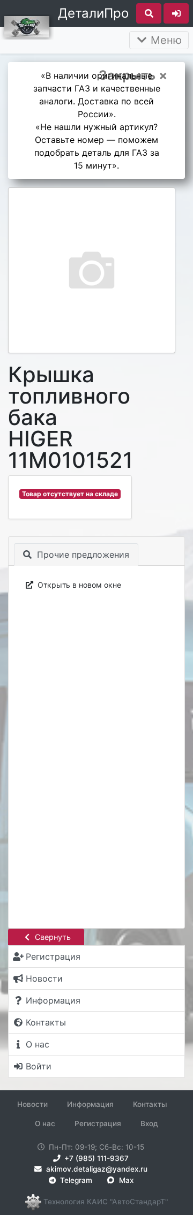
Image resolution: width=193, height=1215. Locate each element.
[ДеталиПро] (26, 25)
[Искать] (148, 13)
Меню (164, 40)
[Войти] (176, 13)
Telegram (75, 1180)
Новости (32, 1104)
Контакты (150, 1104)
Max (125, 1180)
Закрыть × (133, 75)
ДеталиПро (93, 13)
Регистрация (98, 1123)
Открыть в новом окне (78, 584)
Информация (90, 1104)
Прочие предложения (81, 554)
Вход (149, 1123)
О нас (45, 1123)
